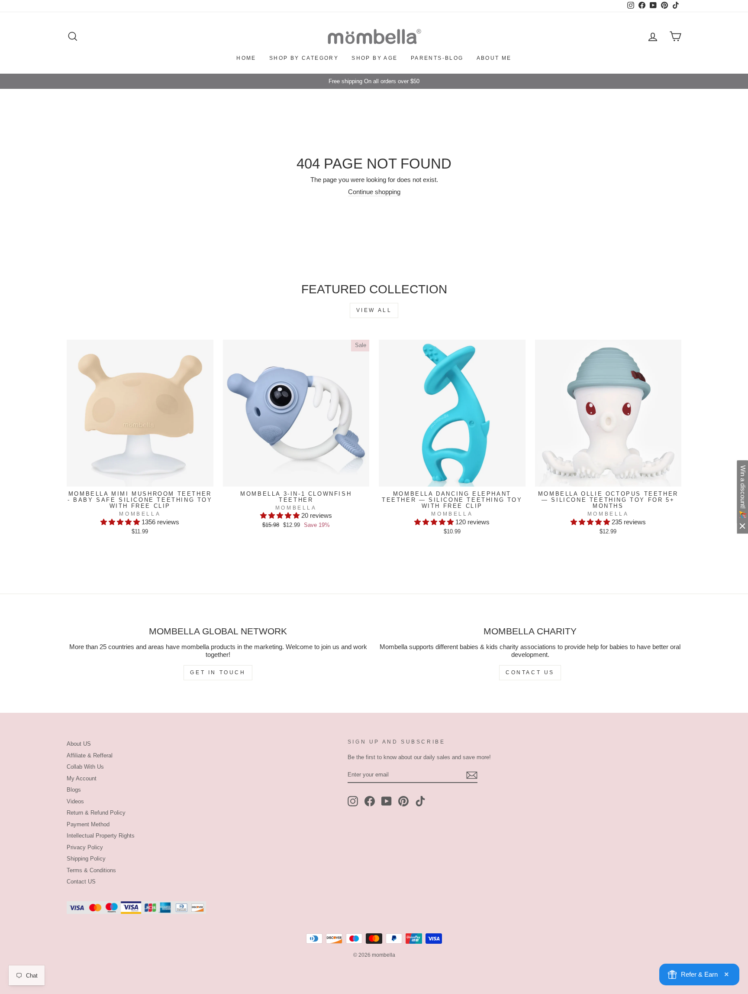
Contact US (81, 881)
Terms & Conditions (91, 870)
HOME (246, 58)
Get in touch (217, 672)
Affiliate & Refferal (90, 755)
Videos (75, 801)
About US (79, 744)
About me (494, 58)
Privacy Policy (85, 847)
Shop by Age (374, 58)
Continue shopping (374, 191)
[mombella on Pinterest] (403, 801)
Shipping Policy (86, 858)
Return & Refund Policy (96, 812)
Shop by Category (304, 58)
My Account (82, 778)
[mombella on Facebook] (369, 801)
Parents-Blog (437, 58)
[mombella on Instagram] (353, 801)
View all (374, 310)
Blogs (74, 789)
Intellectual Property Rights (101, 835)
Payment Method (88, 824)
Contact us (530, 672)
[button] (121, 522)
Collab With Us (85, 766)
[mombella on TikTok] (420, 801)
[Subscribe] (471, 775)
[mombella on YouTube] (386, 801)
